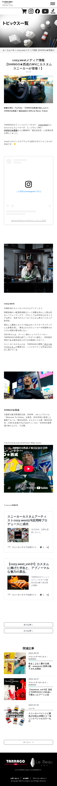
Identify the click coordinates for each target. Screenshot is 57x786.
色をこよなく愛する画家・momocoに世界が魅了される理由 (39, 666)
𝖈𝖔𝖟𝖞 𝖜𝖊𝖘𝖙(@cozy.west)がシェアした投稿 (28, 220)
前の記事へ (28, 625)
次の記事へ (28, 631)
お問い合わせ (14, 778)
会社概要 (25, 778)
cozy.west (43, 125)
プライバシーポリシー (40, 778)
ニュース (31, 708)
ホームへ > (28, 742)
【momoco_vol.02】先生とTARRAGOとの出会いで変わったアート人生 (40, 692)
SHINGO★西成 (10, 130)
